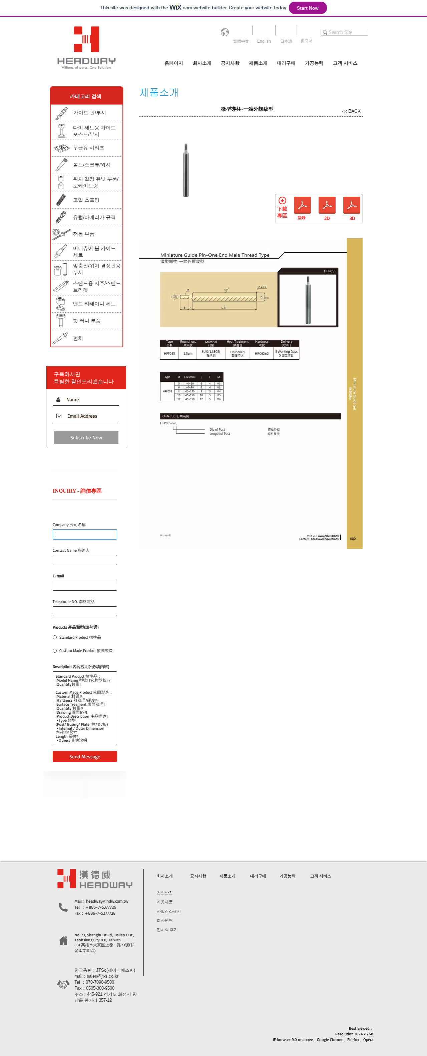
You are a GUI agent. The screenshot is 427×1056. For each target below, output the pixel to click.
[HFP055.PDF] (352, 206)
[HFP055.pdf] (302, 206)
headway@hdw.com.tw (107, 901)
